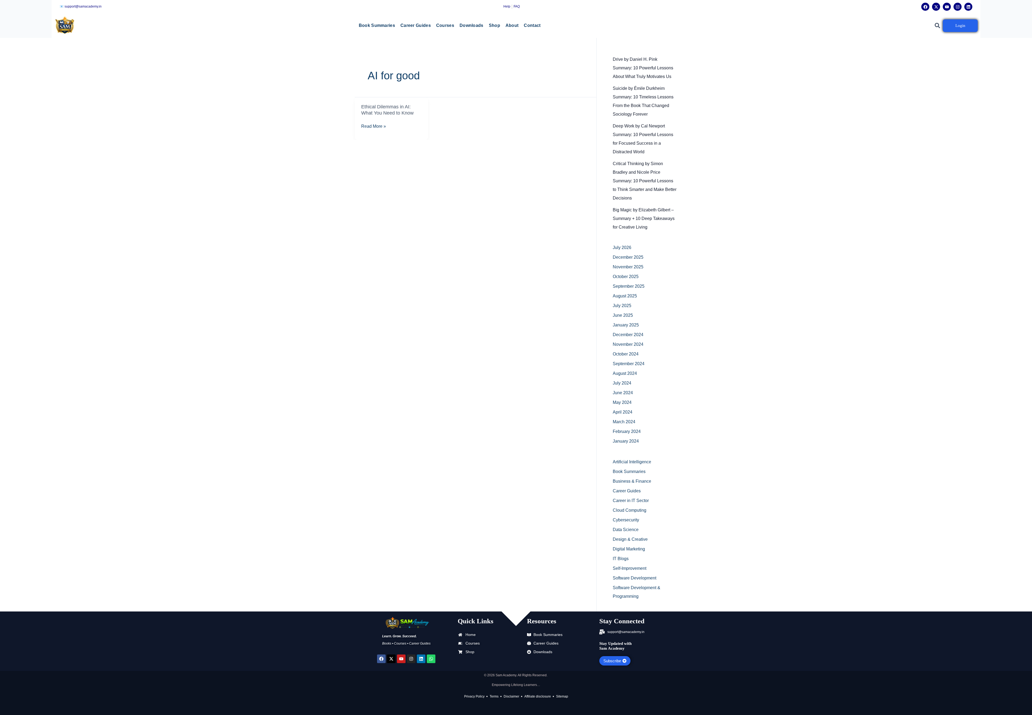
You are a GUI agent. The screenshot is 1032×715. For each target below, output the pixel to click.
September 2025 (628, 286)
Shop (494, 25)
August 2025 (625, 296)
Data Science (626, 529)
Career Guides (415, 25)
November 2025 (628, 267)
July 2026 (622, 247)
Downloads (471, 25)
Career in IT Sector (631, 500)
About (512, 25)
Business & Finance (632, 481)
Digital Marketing (629, 549)
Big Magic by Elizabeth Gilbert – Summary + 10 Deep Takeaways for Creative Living (644, 218)
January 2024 (626, 441)
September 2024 (628, 363)
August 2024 (625, 373)
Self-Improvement (629, 568)
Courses (445, 25)
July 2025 (622, 305)
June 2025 (623, 315)
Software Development (634, 578)
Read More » (373, 126)
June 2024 (623, 392)
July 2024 (622, 383)
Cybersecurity (626, 520)
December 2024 (628, 334)
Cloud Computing (629, 510)
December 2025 (628, 257)
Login (960, 25)
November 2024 (628, 344)
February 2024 (627, 431)
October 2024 (626, 354)
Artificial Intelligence (632, 462)
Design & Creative (630, 539)
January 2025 (626, 325)
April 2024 (622, 412)
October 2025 (626, 276)
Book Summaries (377, 25)
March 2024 (624, 421)
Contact (532, 25)
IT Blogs (621, 558)
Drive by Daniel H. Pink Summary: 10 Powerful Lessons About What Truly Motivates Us (643, 68)
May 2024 (622, 402)
